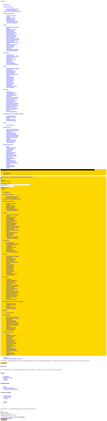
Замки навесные (10, 41)
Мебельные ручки (10, 19)
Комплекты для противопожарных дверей (12, 55)
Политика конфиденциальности (11, 389)
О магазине (6, 376)
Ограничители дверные (12, 162)
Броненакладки (10, 153)
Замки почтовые (10, 45)
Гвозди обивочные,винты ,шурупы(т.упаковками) (12, 22)
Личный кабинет (6, 172)
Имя (2, 413)
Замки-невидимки (10, 31)
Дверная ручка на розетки (12, 135)
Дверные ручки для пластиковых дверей (11, 133)
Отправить (4, 419)
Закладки (5, 398)
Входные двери (10, 124)
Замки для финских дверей (12, 38)
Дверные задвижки (10, 158)
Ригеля (8, 164)
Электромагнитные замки (12, 42)
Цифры (8, 167)
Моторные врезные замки (12, 39)
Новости (5, 378)
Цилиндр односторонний (12, 105)
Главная (5, 357)
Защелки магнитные (11, 29)
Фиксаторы (9, 151)
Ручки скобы (9, 131)
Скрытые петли (10, 76)
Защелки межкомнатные (12, 50)
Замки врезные (10, 30)
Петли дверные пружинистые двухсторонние (10, 81)
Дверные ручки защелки (12, 129)
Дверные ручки (10, 61)
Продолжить (4, 363)
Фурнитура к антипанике (12, 64)
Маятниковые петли (11, 72)
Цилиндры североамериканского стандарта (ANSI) (11, 93)
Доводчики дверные (11, 161)
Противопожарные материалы (10, 58)
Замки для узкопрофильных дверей (12, 48)
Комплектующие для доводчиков (11, 156)
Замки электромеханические (11, 44)
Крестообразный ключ (11, 111)
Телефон (3, 415)
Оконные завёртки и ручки (12, 8)
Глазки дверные (10, 165)
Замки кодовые (10, 46)
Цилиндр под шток (10, 106)
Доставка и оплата (7, 173)
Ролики (8, 118)
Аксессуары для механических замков (11, 34)
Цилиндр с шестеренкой (12, 108)
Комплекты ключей (10, 109)
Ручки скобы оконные (11, 10)
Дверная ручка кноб (11, 139)
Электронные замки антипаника (11, 60)
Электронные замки (11, 36)
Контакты (5, 174)
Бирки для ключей (10, 166)
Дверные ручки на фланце (12, 130)
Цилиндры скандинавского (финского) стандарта (12, 98)
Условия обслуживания (9, 387)
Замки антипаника (10, 63)
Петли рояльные (10, 73)
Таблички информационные (10, 160)
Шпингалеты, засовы (11, 154)
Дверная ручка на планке (12, 136)
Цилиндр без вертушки (11, 104)
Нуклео (8, 110)
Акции (4, 386)
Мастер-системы (10, 99)
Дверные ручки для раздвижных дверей (11, 120)
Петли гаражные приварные (10, 84)
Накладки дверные (10, 152)
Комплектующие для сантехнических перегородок (11, 149)
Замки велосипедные (11, 32)
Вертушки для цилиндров (12, 103)
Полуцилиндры (10, 102)
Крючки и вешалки (10, 18)
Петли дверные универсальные (10, 78)
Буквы (7, 146)
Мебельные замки (10, 20)
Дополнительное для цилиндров (11, 96)
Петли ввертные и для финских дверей (11, 86)
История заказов (7, 397)
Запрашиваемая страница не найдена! (12, 358)
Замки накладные (10, 37)
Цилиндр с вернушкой (11, 101)
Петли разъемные (10, 70)
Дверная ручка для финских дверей (10, 141)
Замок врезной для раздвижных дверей (11, 116)
